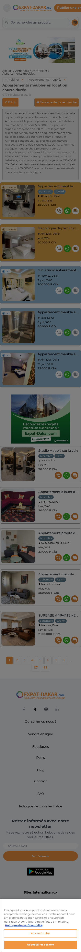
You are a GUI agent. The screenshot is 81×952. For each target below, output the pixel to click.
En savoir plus (40, 933)
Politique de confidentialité (23, 925)
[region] (40, 925)
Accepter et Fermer (40, 944)
